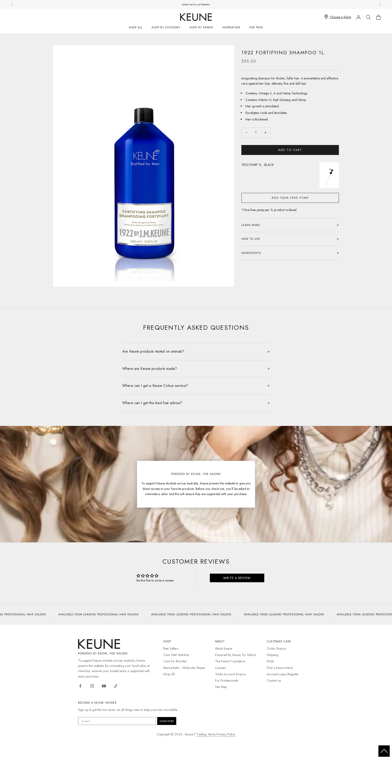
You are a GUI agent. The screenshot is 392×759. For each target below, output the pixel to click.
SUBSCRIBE (166, 721)
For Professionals (226, 680)
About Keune (223, 648)
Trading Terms (206, 734)
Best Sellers (171, 648)
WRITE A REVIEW (237, 578)
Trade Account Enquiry (230, 674)
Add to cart (290, 150)
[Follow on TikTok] (115, 686)
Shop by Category (166, 27)
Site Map (221, 687)
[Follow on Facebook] (80, 686)
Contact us (274, 680)
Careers (220, 668)
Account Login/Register (283, 674)
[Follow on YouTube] (104, 686)
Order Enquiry (276, 648)
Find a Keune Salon (280, 668)
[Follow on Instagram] (92, 686)
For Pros (256, 27)
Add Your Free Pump (290, 198)
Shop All (135, 27)
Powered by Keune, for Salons (235, 655)
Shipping (272, 655)
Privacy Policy (225, 734)
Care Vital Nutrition (176, 655)
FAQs (270, 661)
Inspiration (231, 27)
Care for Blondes (174, 661)
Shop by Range (201, 27)
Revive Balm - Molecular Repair (184, 668)
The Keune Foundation (230, 661)
